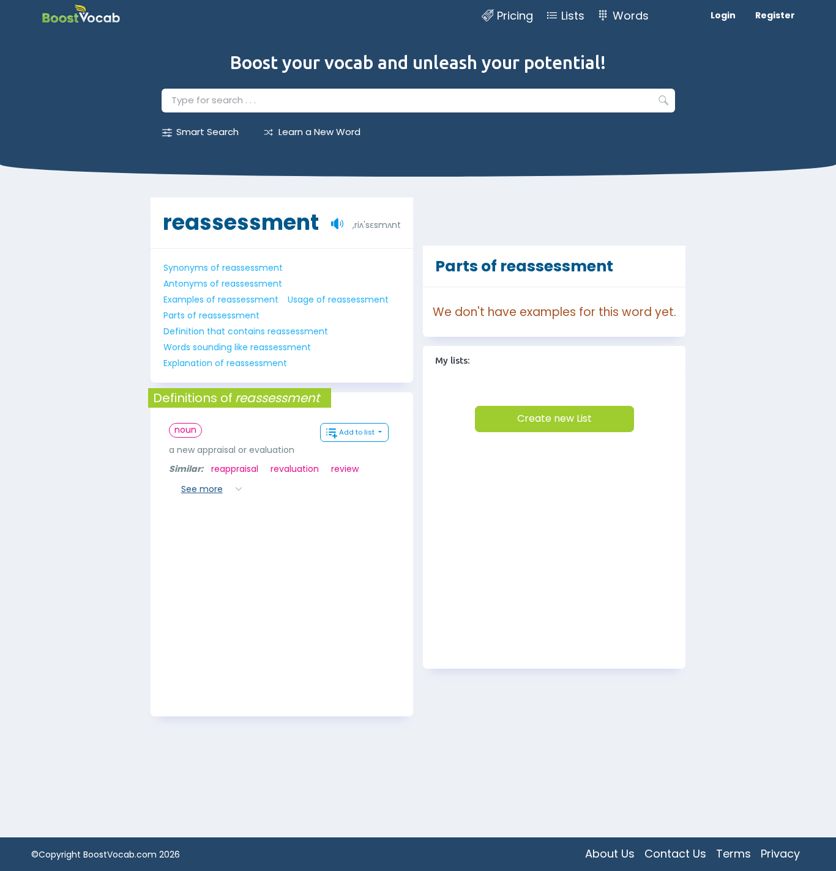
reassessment (241, 222)
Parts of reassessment (211, 315)
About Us (610, 853)
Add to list (357, 432)
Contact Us (675, 853)
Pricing (515, 15)
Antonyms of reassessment (222, 283)
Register (775, 15)
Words (631, 15)
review (345, 469)
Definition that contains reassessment (245, 331)
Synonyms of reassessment (223, 268)
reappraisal (234, 469)
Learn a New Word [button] (319, 131)
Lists (572, 15)
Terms (733, 853)
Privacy (780, 853)
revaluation (295, 469)
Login (723, 15)
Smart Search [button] (207, 131)
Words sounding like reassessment (237, 347)
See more (202, 489)
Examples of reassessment (220, 299)
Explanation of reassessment (225, 363)
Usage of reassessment (338, 299)
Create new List (554, 418)
